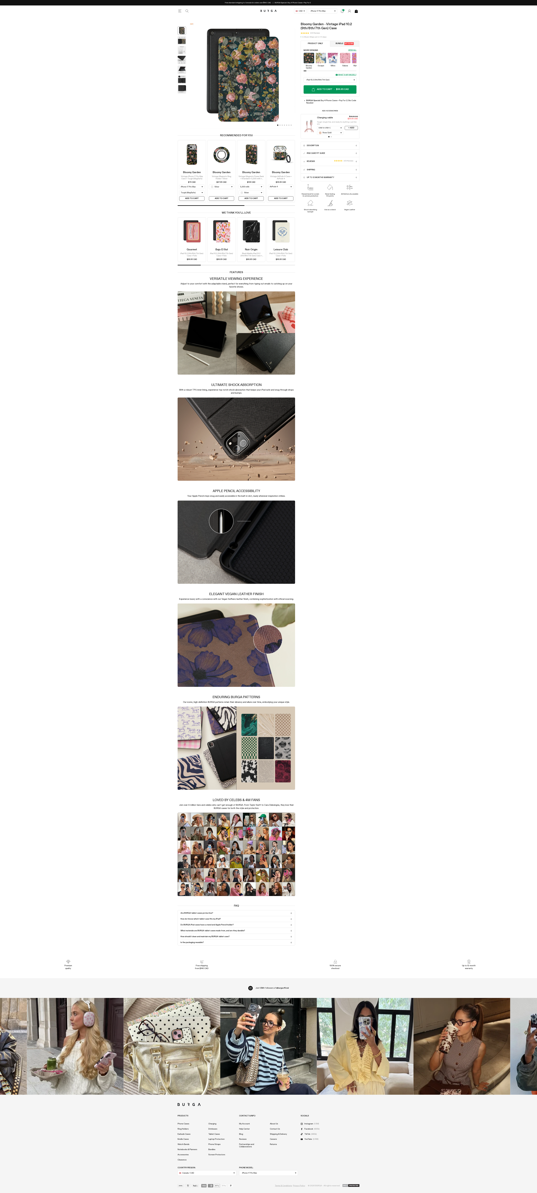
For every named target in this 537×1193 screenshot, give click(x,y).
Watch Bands (183, 1144)
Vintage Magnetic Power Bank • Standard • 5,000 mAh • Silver (251, 177)
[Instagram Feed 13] (75, 1046)
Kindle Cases (183, 1139)
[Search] (187, 11)
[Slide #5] (288, 125)
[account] (349, 11)
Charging (212, 1124)
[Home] (269, 11)
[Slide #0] (277, 125)
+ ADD (351, 128)
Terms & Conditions (283, 1186)
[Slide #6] (291, 125)
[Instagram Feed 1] (268, 1046)
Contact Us (275, 1129)
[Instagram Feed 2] (365, 1046)
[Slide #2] (282, 125)
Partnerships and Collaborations (246, 1145)
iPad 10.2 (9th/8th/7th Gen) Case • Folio (191, 255)
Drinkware (212, 1129)
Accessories (183, 1155)
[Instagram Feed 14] (172, 1046)
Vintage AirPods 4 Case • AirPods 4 (280, 177)
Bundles (211, 1149)
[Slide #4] (286, 125)
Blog (241, 1134)
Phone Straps (214, 1144)
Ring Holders (183, 1129)
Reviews (243, 1139)
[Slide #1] (280, 125)
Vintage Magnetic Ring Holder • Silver (221, 177)
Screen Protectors (216, 1155)
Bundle (344, 44)
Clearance (182, 1160)
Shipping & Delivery (278, 1134)
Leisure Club (281, 249)
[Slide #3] (284, 125)
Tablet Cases (214, 1134)
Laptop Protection (216, 1139)
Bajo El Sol (221, 249)
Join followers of (272, 988)
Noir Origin (251, 249)
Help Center (244, 1129)
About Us (274, 1124)
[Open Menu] (180, 11)
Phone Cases (183, 1124)
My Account (244, 1124)
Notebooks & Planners (187, 1149)
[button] (310, 33)
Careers (273, 1139)
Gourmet (192, 249)
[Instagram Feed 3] (462, 1046)
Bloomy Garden (192, 172)
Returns (273, 1144)
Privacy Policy (299, 1186)
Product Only (315, 44)
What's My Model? (347, 75)
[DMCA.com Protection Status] (350, 1185)
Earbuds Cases (184, 1134)
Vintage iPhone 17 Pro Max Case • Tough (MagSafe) (192, 177)
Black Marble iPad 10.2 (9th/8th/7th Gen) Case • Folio (251, 255)
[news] (342, 11)
